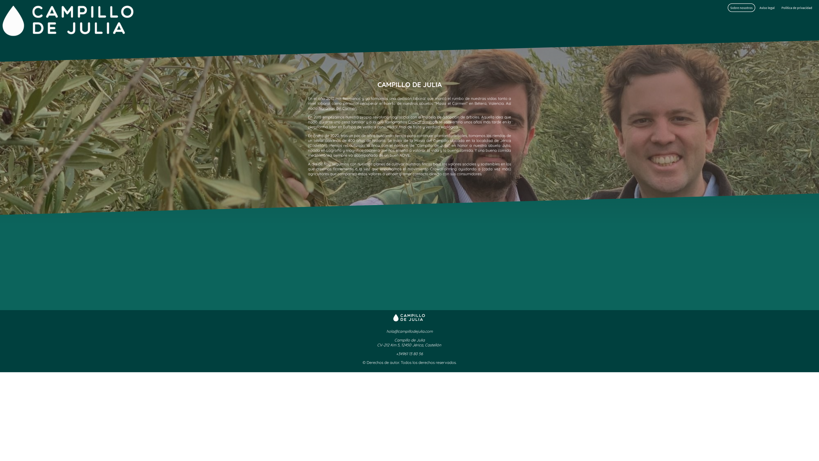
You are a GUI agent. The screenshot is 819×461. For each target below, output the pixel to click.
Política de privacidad (796, 8)
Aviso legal (767, 8)
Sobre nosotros (741, 8)
